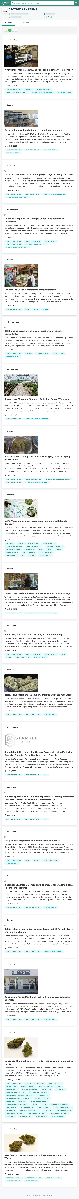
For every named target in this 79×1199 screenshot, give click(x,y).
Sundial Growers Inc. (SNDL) (16, 92)
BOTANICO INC (11, 1086)
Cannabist (48, 1110)
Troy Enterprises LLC (33, 479)
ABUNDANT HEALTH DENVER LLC (17, 1104)
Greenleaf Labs (58, 353)
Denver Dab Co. (11, 1089)
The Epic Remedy (50, 241)
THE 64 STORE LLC (29, 552)
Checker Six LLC (44, 1107)
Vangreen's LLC (42, 353)
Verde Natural (41, 1116)
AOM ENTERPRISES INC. (14, 546)
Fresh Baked (46, 1089)
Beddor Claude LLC (28, 1086)
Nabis (27, 309)
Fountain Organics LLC (54, 546)
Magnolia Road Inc (13, 549)
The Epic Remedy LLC (32, 241)
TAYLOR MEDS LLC (49, 543)
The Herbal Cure (25, 1116)
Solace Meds (11, 1107)
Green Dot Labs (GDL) (34, 1178)
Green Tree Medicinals (39, 1101)
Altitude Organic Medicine (28, 543)
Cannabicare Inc (46, 552)
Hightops (31, 555)
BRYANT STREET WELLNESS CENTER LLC (19, 1095)
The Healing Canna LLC (14, 555)
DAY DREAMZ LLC (12, 552)
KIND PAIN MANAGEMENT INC (16, 1101)
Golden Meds (60, 1089)
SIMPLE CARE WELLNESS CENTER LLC (58, 479)
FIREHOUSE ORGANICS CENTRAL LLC (18, 1098)
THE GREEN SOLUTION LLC (15, 1113)
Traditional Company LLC (29, 1110)
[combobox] (42, 3)
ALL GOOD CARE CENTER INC (38, 1092)
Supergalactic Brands (59, 1104)
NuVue (59, 549)
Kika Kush (10, 543)
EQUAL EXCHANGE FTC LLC (15, 1092)
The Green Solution (64, 1110)
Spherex (28, 89)
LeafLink (28, 353)
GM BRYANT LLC (43, 1095)
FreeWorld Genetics (29, 1089)
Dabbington (29, 549)
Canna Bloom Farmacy (63, 1107)
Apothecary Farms (13, 89)
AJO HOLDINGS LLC (55, 1083)
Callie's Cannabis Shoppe (34, 1083)
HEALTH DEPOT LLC (27, 1107)
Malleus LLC (10, 1110)
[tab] (8, 23)
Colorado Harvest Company (50, 1086)
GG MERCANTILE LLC (42, 1098)
